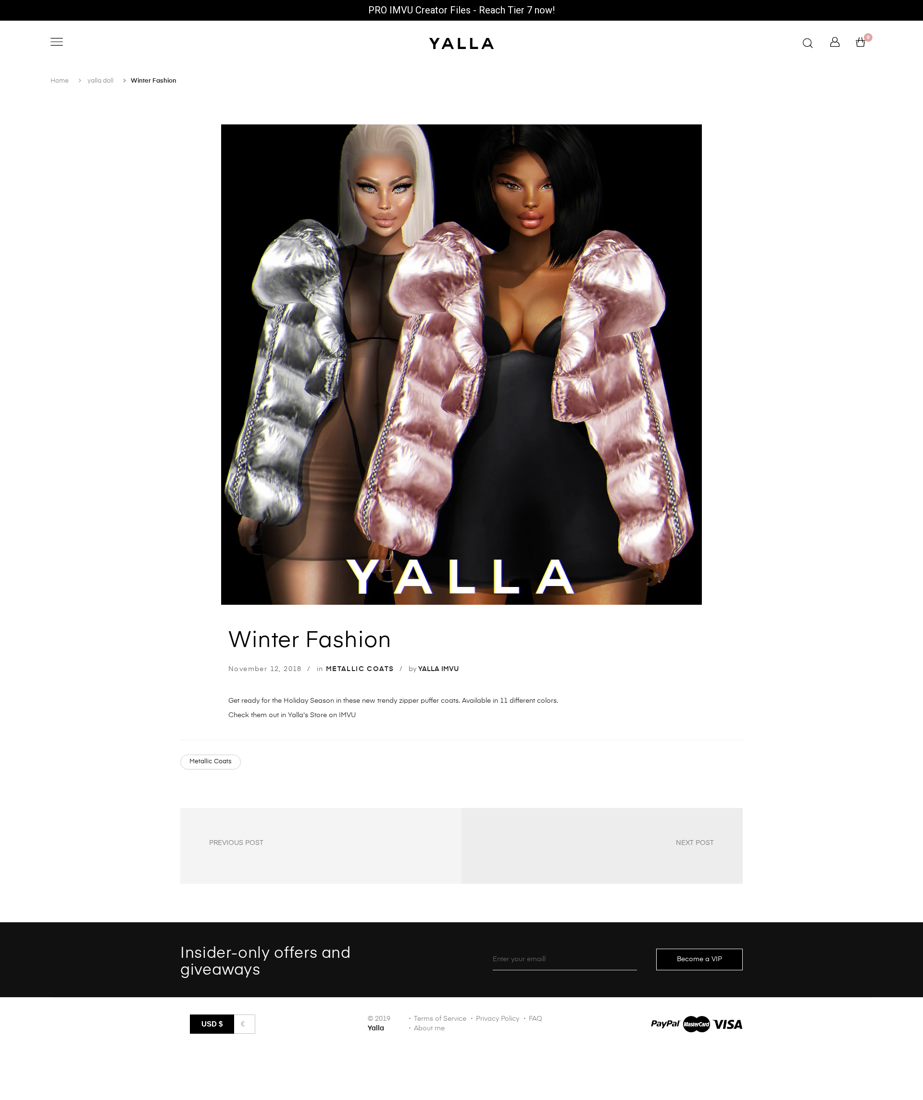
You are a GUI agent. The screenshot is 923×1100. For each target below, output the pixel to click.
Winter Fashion (310, 641)
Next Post (695, 843)
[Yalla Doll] (461, 43)
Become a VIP (699, 959)
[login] (834, 45)
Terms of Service (440, 1018)
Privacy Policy (497, 1018)
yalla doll (100, 81)
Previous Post (236, 843)
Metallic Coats (210, 761)
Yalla (376, 1028)
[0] (860, 45)
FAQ (535, 1018)
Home (59, 81)
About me (429, 1028)
